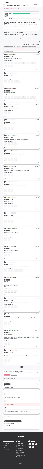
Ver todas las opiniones (8, 387)
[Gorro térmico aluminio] (31, 63)
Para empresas (6, 449)
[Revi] (6, 2)
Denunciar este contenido (10, 378)
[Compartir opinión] (36, 69)
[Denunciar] (38, 69)
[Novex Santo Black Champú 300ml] (5, 66)
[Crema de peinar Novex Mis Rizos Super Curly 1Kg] (5, 112)
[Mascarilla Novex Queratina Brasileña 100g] (15, 270)
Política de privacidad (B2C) (21, 448)
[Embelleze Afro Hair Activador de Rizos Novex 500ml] (15, 97)
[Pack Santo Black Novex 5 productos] (12, 66)
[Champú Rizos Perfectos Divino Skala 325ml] (24, 97)
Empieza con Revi (7, 374)
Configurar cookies (19, 450)
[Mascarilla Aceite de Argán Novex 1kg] (18, 270)
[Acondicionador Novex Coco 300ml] (21, 63)
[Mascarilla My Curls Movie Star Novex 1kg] (9, 270)
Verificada (14, 54)
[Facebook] (5, 426)
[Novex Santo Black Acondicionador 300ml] (34, 63)
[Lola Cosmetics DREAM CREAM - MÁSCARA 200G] (9, 360)
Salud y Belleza (13, 8)
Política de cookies (19, 443)
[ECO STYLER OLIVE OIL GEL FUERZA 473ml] (9, 190)
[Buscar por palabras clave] (39, 52)
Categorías (7, 8)
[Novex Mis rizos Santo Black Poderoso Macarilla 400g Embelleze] (9, 63)
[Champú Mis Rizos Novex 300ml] (9, 128)
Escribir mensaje (9, 418)
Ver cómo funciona (14, 374)
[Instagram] (7, 426)
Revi (4, 8)
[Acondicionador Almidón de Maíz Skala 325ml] (28, 97)
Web (23, 5)
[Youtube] (9, 426)
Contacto (27, 5)
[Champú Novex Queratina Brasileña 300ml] (9, 175)
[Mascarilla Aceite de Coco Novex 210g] (24, 63)
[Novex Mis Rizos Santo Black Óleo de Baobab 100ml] (15, 159)
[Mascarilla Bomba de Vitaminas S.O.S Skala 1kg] (9, 97)
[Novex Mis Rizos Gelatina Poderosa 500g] (9, 255)
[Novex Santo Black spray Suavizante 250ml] (12, 306)
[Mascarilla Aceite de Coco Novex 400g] (5, 63)
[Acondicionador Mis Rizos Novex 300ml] (5, 81)
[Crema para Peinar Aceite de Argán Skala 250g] (5, 97)
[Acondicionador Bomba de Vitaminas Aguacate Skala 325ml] (34, 97)
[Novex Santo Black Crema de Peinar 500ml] (9, 66)
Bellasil (18, 8)
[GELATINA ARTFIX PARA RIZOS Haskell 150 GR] (12, 63)
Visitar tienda (8, 421)
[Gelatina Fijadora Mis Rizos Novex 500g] (5, 239)
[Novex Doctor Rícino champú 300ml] (15, 63)
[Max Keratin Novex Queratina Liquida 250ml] (5, 175)
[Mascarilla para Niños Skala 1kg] (12, 97)
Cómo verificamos (6, 443)
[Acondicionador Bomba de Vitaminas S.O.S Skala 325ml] (31, 97)
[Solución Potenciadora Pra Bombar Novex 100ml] (28, 63)
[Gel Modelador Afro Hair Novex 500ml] (21, 97)
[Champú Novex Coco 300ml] (18, 63)
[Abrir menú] (38, 2)
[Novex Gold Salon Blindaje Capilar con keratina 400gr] (5, 343)
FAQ (4, 447)
